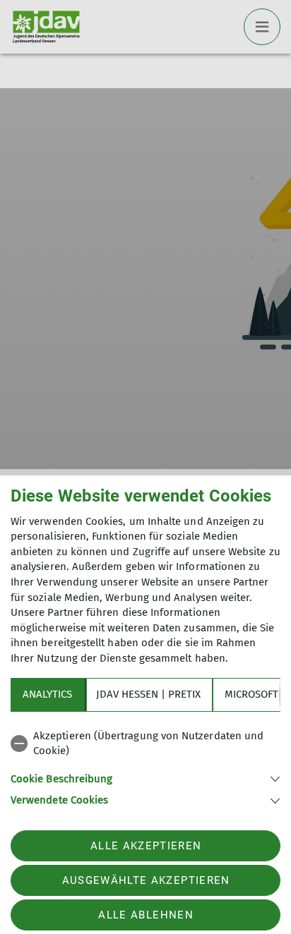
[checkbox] (145, 744)
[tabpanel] (145, 765)
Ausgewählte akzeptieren (146, 880)
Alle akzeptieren (145, 845)
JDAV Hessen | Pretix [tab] (148, 694)
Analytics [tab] (47, 694)
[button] (145, 777)
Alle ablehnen (145, 915)
